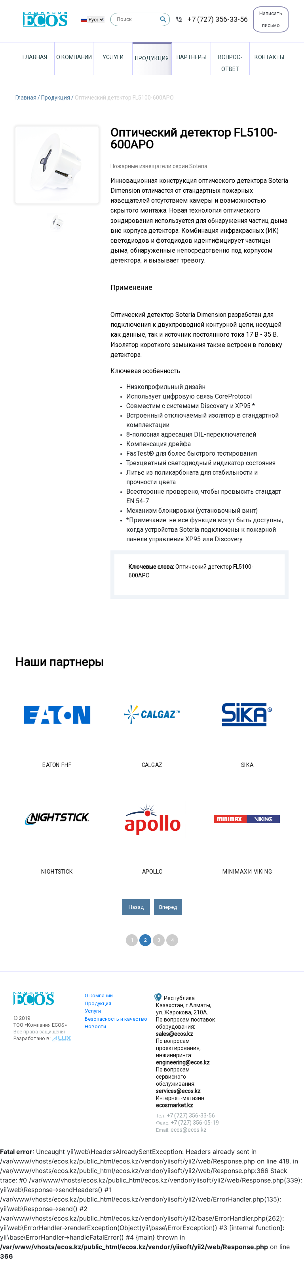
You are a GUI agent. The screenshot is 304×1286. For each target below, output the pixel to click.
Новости (95, 1026)
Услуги (113, 57)
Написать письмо (270, 19)
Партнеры (191, 57)
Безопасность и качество (116, 1019)
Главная (35, 57)
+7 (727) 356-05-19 (195, 1122)
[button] (136, 907)
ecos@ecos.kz (189, 1130)
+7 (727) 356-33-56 (218, 19)
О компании (74, 57)
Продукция (152, 58)
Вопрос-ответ (230, 63)
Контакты (269, 57)
